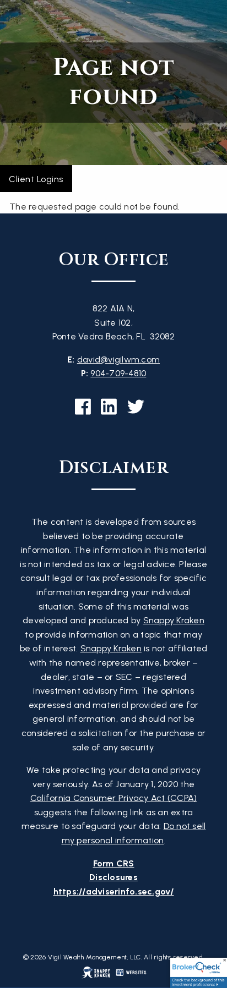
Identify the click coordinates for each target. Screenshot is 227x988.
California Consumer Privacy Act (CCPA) (113, 798)
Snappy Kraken (173, 620)
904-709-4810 (118, 373)
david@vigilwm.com (118, 359)
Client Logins (36, 179)
